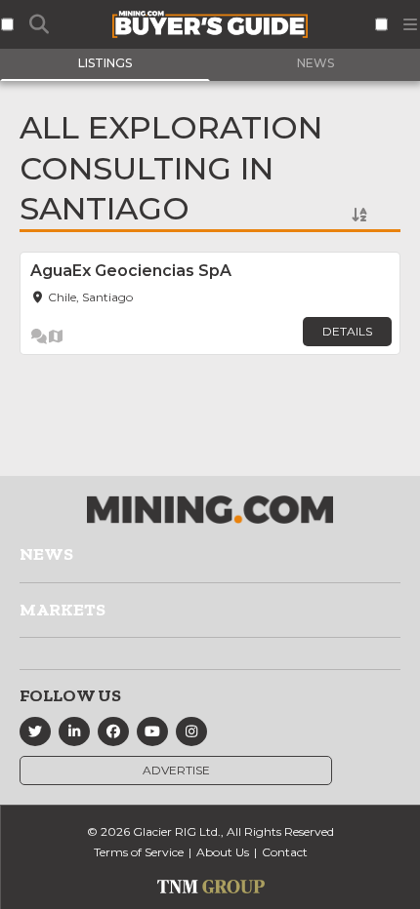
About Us (222, 852)
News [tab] (315, 63)
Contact (285, 852)
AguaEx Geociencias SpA (130, 270)
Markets (62, 609)
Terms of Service (139, 852)
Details (347, 331)
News (46, 554)
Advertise (176, 770)
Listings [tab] (105, 63)
